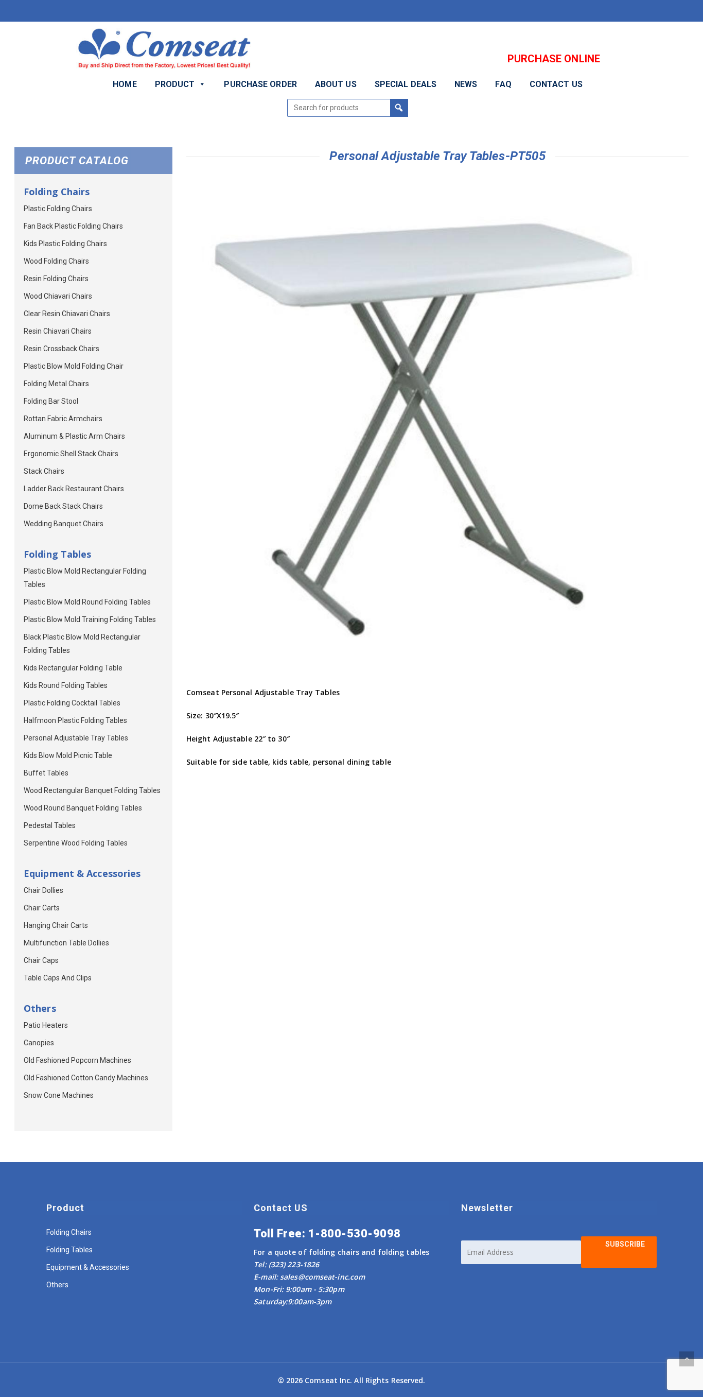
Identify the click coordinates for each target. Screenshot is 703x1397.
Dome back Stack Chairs (63, 506)
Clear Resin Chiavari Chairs (67, 313)
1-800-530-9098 (354, 1233)
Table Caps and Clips (58, 978)
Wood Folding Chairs (56, 261)
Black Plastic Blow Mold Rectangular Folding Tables (82, 643)
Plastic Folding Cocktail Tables (72, 703)
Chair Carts (42, 908)
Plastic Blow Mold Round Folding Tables (87, 602)
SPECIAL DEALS (405, 84)
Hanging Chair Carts (56, 925)
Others (57, 1285)
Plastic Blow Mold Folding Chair (74, 366)
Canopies (39, 1043)
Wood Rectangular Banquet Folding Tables (92, 790)
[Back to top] (686, 1358)
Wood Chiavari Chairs (58, 296)
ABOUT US (336, 84)
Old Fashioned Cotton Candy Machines (86, 1078)
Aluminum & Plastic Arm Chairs (74, 436)
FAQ (503, 84)
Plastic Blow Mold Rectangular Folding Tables (85, 578)
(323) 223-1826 (293, 1264)
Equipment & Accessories (87, 1267)
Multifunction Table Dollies (66, 943)
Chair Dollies (43, 890)
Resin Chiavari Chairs (58, 331)
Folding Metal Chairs (56, 384)
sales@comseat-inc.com (322, 1277)
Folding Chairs (69, 1232)
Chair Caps (41, 960)
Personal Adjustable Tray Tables (76, 738)
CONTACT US (556, 84)
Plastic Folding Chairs (58, 208)
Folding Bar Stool (51, 401)
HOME (124, 84)
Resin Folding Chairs (56, 278)
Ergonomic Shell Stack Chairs (71, 454)
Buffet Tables (46, 773)
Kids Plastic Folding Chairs (65, 243)
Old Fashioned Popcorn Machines (77, 1060)
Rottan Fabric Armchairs (63, 419)
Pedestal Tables (50, 825)
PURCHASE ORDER (260, 84)
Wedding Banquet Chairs (63, 524)
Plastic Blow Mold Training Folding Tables (90, 619)
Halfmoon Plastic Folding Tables (75, 720)
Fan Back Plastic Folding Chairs (73, 226)
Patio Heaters (46, 1025)
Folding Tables (69, 1250)
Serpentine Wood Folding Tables (76, 843)
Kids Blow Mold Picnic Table (68, 755)
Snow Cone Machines (59, 1095)
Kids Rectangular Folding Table (73, 668)
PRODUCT (175, 84)
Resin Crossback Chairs (61, 348)
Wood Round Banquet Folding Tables (83, 808)
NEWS (465, 84)
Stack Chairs (44, 471)
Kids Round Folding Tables (66, 685)
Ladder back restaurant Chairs (74, 489)
